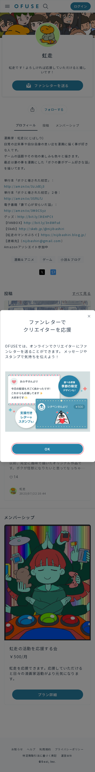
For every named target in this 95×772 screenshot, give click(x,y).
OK (47, 448)
